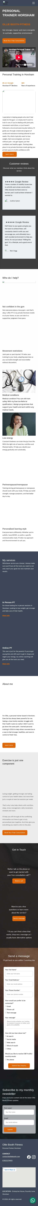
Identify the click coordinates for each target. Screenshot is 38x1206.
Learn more (9, 154)
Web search (10, 1042)
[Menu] (33, 3)
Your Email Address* (12, 980)
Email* (6, 1118)
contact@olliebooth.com (11, 1156)
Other (8, 1049)
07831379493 (7, 1160)
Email (8, 1006)
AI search (9, 1036)
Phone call (10, 1009)
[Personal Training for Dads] (19, 639)
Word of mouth (12, 1046)
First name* (8, 1108)
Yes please (10, 1059)
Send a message (19, 918)
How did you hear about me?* (15, 1033)
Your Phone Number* (12, 990)
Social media (11, 1039)
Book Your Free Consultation (14, 41)
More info (6, 615)
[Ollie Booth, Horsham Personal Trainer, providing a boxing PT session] (19, 592)
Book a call (19, 881)
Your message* (10, 1017)
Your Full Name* (11, 970)
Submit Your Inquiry (19, 1065)
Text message (11, 1013)
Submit (10, 1129)
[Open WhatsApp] (32, 1200)
